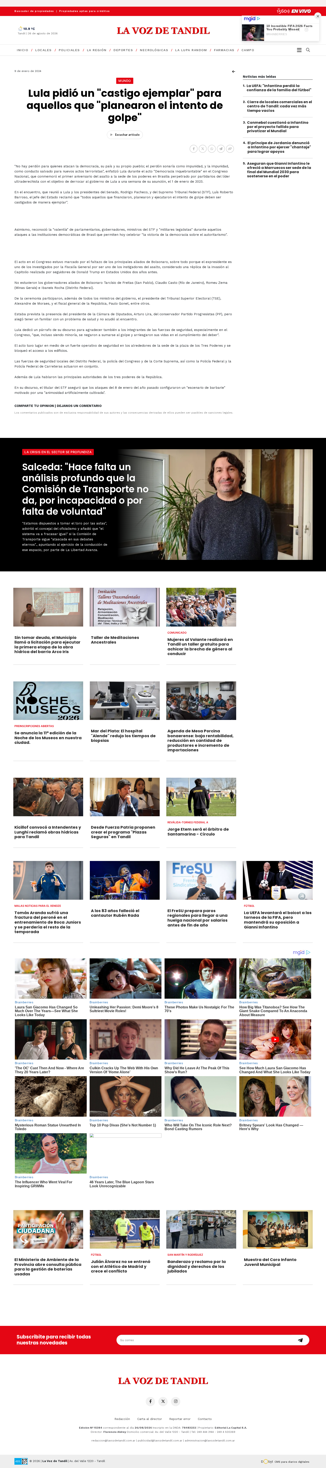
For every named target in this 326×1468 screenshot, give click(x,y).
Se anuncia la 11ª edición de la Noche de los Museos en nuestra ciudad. (48, 737)
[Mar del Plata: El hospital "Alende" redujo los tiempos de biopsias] (125, 700)
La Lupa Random (191, 50)
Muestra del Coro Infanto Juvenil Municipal (270, 1262)
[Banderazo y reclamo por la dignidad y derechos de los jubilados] (201, 1229)
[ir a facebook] (150, 1401)
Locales (43, 50)
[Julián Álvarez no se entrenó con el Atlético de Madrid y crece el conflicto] (125, 1229)
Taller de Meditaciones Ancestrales (115, 640)
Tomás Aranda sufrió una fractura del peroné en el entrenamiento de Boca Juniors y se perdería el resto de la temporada (47, 922)
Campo (248, 50)
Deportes (123, 50)
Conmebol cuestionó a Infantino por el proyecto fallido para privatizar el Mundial (277, 126)
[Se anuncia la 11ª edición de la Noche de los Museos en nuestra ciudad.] (48, 700)
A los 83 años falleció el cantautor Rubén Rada (115, 913)
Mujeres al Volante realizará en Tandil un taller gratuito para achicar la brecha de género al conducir (200, 647)
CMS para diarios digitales (292, 1461)
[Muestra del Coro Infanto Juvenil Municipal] (278, 1229)
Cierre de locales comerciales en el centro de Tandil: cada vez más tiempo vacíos (279, 106)
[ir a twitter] (163, 1401)
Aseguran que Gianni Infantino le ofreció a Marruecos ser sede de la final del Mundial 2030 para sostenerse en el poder (279, 170)
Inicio (22, 50)
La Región (97, 50)
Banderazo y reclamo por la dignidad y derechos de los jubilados (196, 1266)
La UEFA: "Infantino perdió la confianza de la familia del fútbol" (279, 88)
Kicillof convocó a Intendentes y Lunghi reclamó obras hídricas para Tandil (47, 831)
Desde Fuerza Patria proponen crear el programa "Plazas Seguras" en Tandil (123, 831)
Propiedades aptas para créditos (84, 11)
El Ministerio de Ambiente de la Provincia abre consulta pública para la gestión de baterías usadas (47, 1267)
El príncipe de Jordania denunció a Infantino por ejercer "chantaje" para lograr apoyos (279, 147)
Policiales (69, 50)
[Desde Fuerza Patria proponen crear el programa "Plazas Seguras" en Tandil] (125, 797)
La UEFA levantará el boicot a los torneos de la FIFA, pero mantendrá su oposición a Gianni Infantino (278, 920)
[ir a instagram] (175, 1401)
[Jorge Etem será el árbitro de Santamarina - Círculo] (201, 797)
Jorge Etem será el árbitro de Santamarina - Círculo (198, 831)
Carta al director (149, 1419)
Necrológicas (154, 50)
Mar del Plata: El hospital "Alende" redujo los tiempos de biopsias (123, 735)
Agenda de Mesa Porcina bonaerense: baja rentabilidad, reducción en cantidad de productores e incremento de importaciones (200, 740)
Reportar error (179, 1419)
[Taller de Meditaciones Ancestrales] (125, 607)
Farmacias (224, 50)
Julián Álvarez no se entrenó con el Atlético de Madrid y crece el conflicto (120, 1266)
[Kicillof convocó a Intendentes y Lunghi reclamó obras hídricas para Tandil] (48, 797)
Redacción (122, 1419)
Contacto (205, 1419)
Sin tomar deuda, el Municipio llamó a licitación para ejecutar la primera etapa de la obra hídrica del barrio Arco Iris (47, 645)
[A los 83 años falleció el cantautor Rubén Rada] (125, 880)
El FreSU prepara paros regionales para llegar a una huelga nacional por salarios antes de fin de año (197, 918)
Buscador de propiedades (34, 11)
